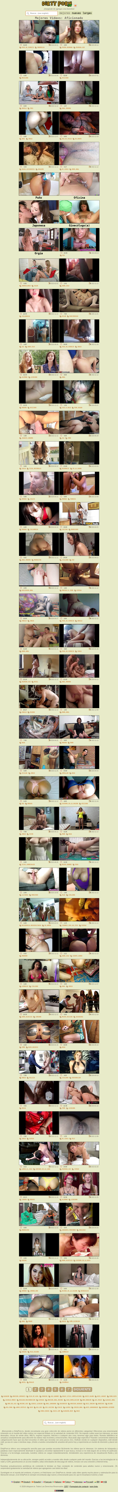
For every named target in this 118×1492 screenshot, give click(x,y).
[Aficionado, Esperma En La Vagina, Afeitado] (79, 799)
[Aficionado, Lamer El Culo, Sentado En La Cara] (39, 1164)
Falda (36, 285)
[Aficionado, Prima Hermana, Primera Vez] (79, 43)
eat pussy (98, 1400)
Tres (31, 108)
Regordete (65, 468)
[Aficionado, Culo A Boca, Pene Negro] (79, 403)
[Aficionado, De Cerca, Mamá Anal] (79, 164)
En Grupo (78, 138)
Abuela (24, 108)
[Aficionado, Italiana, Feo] (79, 555)
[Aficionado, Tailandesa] (39, 311)
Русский (89, 1482)
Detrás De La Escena (69, 1291)
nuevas (76, 13)
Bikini (24, 1260)
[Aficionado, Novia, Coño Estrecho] (79, 1317)
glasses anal (110, 1400)
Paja (63, 895)
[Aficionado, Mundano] (39, 951)
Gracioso (82, 1230)
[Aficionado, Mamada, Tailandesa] (39, 525)
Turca (79, 651)
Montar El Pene (67, 590)
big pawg (9, 1407)
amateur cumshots (19, 1396)
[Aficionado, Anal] (79, 372)
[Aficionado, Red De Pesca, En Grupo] (79, 134)
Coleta (32, 499)
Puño (69, 438)
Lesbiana (34, 377)
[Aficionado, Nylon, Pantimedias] (79, 311)
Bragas (30, 803)
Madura (24, 407)
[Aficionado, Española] (79, 1377)
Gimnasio (25, 986)
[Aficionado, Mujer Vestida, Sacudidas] (79, 1012)
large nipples (21, 1407)
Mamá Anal (75, 169)
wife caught (101, 1396)
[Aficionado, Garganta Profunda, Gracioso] (79, 1225)
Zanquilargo (26, 285)
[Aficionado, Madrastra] (39, 1225)
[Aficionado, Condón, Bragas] (39, 1195)
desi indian (90, 1403)
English (17, 1482)
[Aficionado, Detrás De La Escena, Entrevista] (79, 1286)
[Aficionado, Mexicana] (39, 73)
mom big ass (12, 1403)
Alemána (24, 377)
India (30, 138)
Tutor (31, 834)
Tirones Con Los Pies (70, 925)
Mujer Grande (67, 864)
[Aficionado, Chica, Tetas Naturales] (39, 464)
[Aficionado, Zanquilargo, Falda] (39, 281)
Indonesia (40, 47)
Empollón (65, 773)
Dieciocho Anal (27, 590)
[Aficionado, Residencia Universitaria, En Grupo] (39, 921)
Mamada (24, 499)
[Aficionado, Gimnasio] (79, 1347)
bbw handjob (87, 1400)
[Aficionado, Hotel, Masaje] (39, 1377)
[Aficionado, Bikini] (39, 1256)
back (78, 1411)
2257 (66, 1486)
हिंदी (98, 1482)
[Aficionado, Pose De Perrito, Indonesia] (39, 43)
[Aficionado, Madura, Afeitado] (39, 403)
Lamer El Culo (27, 1169)
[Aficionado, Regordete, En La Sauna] (79, 464)
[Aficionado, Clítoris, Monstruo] (39, 890)
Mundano (24, 956)
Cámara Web (34, 1291)
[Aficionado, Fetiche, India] (39, 768)
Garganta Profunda (69, 1230)
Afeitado (65, 78)
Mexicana (25, 78)
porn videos (45, 1411)
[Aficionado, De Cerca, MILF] (79, 1134)
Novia (24, 1108)
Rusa (23, 742)
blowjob (6, 1396)
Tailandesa (26, 316)
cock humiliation (72, 1400)
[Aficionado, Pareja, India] (39, 616)
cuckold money (10, 1400)
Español (37, 1482)
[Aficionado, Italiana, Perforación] (79, 1073)
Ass (23, 346)
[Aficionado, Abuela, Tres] (39, 104)
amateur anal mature (55, 1400)
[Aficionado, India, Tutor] (39, 829)
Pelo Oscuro (34, 1351)
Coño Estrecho (74, 1321)
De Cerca (65, 169)
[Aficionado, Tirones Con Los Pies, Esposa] (79, 921)
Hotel (36, 681)
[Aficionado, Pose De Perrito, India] (79, 342)
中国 (105, 1482)
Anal (23, 138)
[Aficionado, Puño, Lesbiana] (79, 1103)
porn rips (113, 1396)
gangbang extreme (107, 1407)
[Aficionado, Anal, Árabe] (39, 1317)
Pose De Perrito (28, 47)
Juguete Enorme (27, 438)
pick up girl (33, 1396)
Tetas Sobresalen (28, 864)
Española (65, 1382)
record (110, 1403)
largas (87, 13)
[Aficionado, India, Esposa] (39, 1134)
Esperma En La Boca (83, 1260)
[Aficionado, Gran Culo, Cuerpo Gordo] (79, 951)
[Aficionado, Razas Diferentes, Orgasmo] (39, 164)
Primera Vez (80, 47)
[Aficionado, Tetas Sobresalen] (39, 860)
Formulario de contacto (79, 1486)
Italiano (58, 1482)
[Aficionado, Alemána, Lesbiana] (39, 372)
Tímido (76, 1169)
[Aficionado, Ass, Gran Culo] (39, 342)
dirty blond (89, 1396)
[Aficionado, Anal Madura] (79, 104)
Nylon (64, 316)
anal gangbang (51, 1403)
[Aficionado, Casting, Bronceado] (79, 525)
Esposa (79, 590)
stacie (59, 1407)
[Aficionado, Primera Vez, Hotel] (39, 677)
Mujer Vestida (67, 1016)
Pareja (24, 620)
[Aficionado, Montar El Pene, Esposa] (79, 586)
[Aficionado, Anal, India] (39, 134)
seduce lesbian (37, 1403)
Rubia (24, 1077)
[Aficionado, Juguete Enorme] (39, 433)
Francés (73, 499)
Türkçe (68, 1482)
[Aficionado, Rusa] (39, 738)
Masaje (31, 1382)
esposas (41, 1400)
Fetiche (24, 773)
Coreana (38, 1016)
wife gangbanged (92, 1407)
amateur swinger (76, 1403)
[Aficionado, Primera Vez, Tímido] (79, 1164)
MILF (73, 1138)
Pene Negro (78, 407)
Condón (24, 1199)
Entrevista (85, 1291)
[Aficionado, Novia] (39, 1103)
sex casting (49, 1407)
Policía (32, 1077)
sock (31, 1407)
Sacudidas (79, 1016)
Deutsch (27, 1482)
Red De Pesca (67, 138)
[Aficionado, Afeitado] (79, 73)
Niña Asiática (27, 1016)
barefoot (101, 1403)
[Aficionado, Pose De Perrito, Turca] (79, 646)
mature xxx (24, 1403)
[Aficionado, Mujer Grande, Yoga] (79, 860)
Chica (24, 468)
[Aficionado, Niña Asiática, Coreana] (39, 1012)
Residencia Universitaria (31, 925)
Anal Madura (66, 108)
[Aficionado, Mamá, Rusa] (79, 829)
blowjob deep (68, 1411)
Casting (65, 529)
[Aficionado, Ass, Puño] (79, 433)
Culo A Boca (66, 407)
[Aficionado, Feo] (79, 251)
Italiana (65, 560)
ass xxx (39, 1407)
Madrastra (37, 560)
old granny (55, 1396)
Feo (63, 255)
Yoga (76, 864)
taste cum (56, 1411)
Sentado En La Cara (43, 1169)
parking (44, 1396)
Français (48, 1482)
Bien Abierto (33, 1047)
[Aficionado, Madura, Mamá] (79, 738)
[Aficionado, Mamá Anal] (39, 646)
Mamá (71, 742)
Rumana (24, 1291)
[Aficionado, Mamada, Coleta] (39, 494)
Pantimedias (73, 316)
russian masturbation (27, 1400)
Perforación (76, 1077)
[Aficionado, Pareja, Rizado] (39, 707)
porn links (94, 1486)
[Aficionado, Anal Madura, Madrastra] (39, 555)
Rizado (32, 712)
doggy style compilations (72, 1396)
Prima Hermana (67, 47)
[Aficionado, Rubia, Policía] (39, 1073)
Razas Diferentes (28, 169)
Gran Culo (65, 285)
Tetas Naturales (35, 468)
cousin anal (78, 1407)
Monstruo (35, 895)
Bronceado (74, 529)
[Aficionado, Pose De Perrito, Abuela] (79, 616)
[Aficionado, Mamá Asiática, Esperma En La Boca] (79, 1256)
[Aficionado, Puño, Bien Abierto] (39, 1042)
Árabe (30, 1321)
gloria (68, 1407)
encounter (63, 1403)
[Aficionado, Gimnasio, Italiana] (39, 982)
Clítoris (25, 895)
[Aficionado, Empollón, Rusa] (79, 768)
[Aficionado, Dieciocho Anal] (39, 586)
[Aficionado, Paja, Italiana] (79, 890)
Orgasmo (41, 169)
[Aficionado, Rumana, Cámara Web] (39, 1286)
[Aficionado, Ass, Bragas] (39, 799)
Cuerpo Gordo (77, 956)
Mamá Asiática (67, 1260)
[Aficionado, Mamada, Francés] (79, 494)
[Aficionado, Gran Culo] (79, 281)
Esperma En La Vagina (70, 803)
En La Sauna (77, 468)
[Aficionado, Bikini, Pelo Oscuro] (39, 1347)
